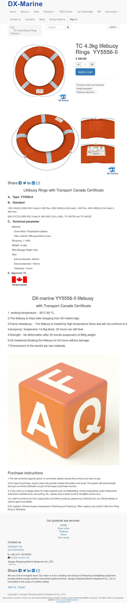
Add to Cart (85, 72)
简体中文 (12, 587)
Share (63, 534)
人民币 (112, 27)
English (21, 587)
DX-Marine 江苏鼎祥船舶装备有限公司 (67, 600)
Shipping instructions (85, 92)
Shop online (63, 528)
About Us (12, 564)
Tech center (63, 537)
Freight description (84, 88)
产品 (12, 27)
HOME (63, 525)
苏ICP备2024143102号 (63, 602)
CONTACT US (15, 546)
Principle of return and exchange (90, 84)
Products (63, 531)
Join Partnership (16, 549)
